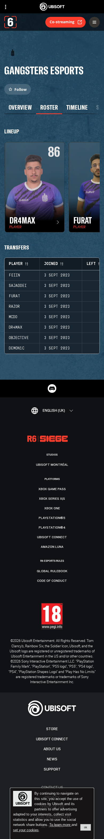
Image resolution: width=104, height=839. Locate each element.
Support (52, 769)
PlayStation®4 (52, 527)
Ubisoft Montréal (52, 465)
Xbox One (52, 508)
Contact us (52, 787)
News (52, 759)
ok (85, 827)
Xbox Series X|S (52, 499)
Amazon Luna (52, 547)
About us (52, 749)
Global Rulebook (52, 571)
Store (52, 729)
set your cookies (26, 830)
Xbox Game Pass (52, 489)
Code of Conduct (52, 581)
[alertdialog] (52, 813)
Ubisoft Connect (52, 739)
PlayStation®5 (52, 518)
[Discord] (52, 388)
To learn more (60, 825)
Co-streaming (62, 21)
